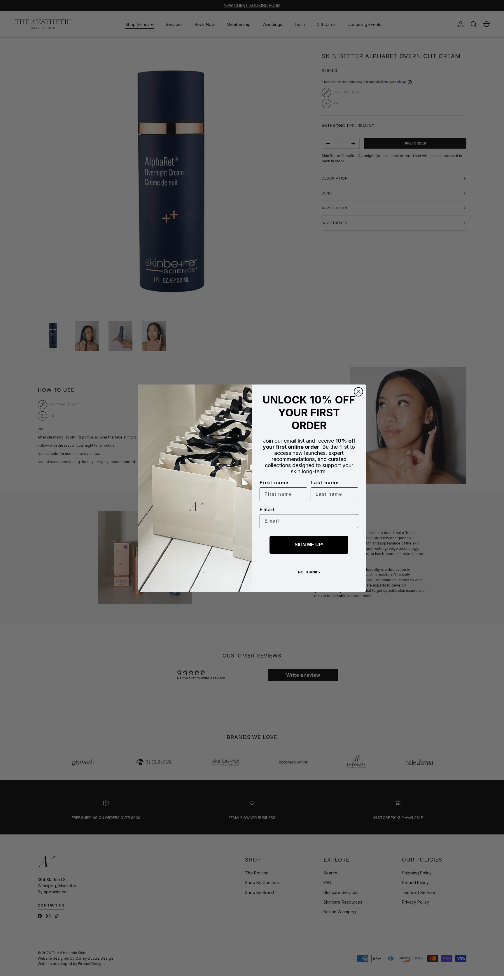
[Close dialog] (358, 391)
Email (267, 509)
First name (274, 482)
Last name (325, 482)
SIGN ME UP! (309, 544)
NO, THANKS (309, 572)
